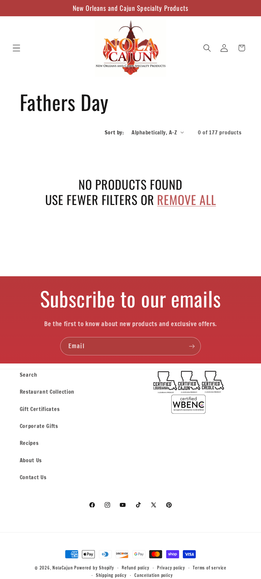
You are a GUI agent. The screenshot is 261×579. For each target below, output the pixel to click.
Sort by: (114, 132)
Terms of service (209, 568)
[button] (16, 48)
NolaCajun (62, 568)
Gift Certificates (40, 409)
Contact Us (33, 477)
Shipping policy (111, 575)
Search (28, 374)
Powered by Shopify (94, 568)
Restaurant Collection (47, 391)
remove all (186, 199)
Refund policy (135, 568)
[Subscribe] (192, 346)
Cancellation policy (153, 575)
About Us (31, 460)
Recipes (29, 443)
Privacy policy (171, 568)
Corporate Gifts (39, 426)
